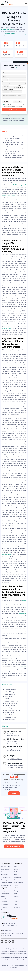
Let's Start (14, 793)
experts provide (7, 554)
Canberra (16, 901)
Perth (15, 893)
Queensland (17, 907)
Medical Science (5, 893)
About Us (16, 866)
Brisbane (16, 899)
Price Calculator (18, 882)
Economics (4, 901)
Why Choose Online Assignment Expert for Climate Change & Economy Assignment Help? (14, 158)
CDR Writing (8, 708)
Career (16, 885)
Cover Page (4, 880)
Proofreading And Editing (12, 710)
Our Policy (16, 872)
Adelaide (16, 896)
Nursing (3, 896)
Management (4, 891)
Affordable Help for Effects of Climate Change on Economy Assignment (13, 138)
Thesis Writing (9, 715)
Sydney (16, 891)
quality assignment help (9, 195)
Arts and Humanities (6, 899)
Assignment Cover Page (12, 701)
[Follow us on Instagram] (9, 941)
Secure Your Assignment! (14, 846)
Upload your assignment (7, 89)
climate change (7, 328)
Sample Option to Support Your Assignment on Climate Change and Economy (14, 145)
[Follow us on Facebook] (2, 941)
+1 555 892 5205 (7, 930)
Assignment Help (5, 866)
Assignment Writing (10, 689)
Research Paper (9, 712)
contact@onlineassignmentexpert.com (13, 933)
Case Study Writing (10, 717)
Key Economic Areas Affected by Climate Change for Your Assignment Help (14, 151)
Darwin (16, 904)
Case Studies (17, 877)
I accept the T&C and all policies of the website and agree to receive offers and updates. (14, 105)
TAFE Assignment (10, 698)
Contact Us (17, 869)
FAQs (15, 874)
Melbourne (17, 910)
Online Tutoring (9, 692)
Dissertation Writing (11, 703)
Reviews (16, 880)
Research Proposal (10, 705)
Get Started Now (14, 110)
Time (19, 85)
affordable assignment (19, 185)
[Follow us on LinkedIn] (13, 941)
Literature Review (10, 719)
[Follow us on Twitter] (6, 941)
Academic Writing (10, 694)
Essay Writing (9, 696)
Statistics (3, 910)
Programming (4, 904)
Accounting (4, 907)
